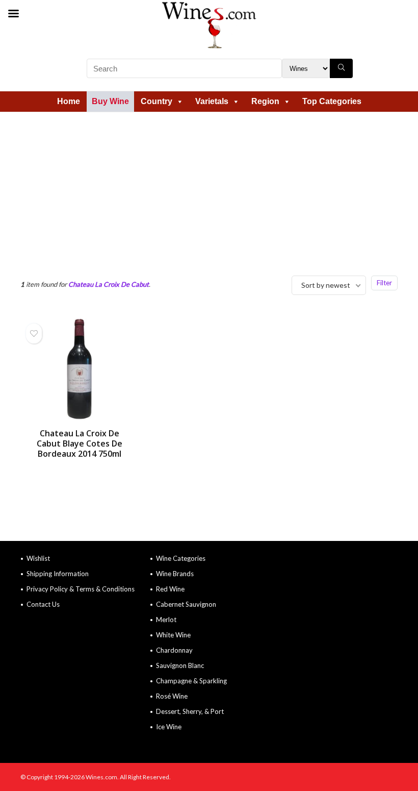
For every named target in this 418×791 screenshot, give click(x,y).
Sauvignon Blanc (180, 665)
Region (265, 101)
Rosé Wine (172, 696)
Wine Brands (175, 574)
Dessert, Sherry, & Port (190, 711)
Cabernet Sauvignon (186, 604)
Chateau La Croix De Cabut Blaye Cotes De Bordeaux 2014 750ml (79, 443)
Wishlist (38, 558)
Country (156, 101)
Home (68, 101)
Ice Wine (168, 727)
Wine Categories (180, 558)
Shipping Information (58, 574)
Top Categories (331, 101)
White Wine (173, 635)
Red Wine (170, 589)
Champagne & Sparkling (191, 681)
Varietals (211, 101)
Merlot (166, 619)
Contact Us (43, 604)
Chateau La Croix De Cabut (108, 284)
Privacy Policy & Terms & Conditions (81, 589)
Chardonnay (174, 650)
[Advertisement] (209, 188)
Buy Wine (110, 101)
